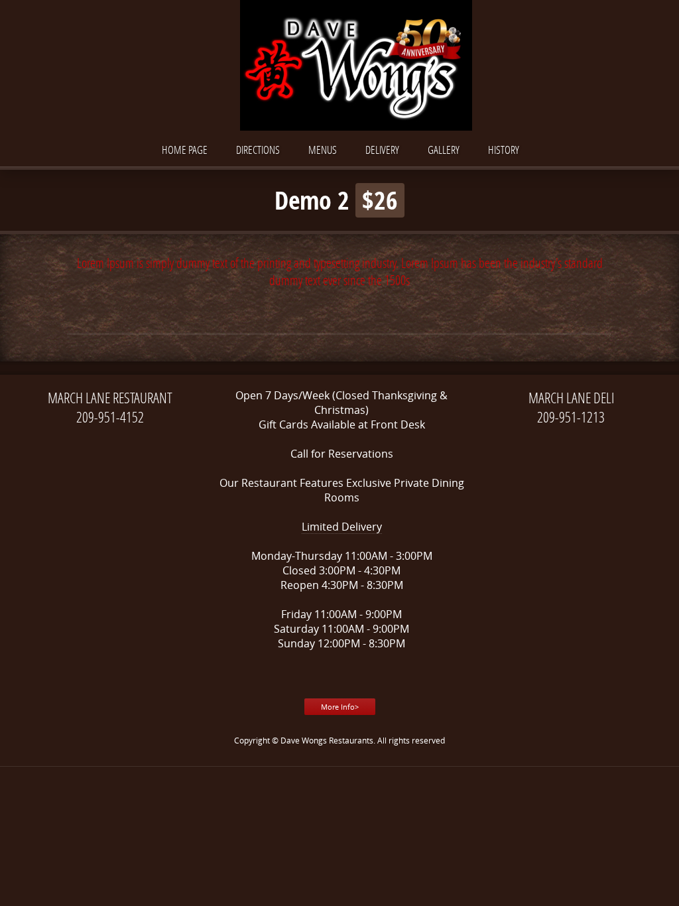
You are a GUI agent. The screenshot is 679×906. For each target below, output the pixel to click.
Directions (258, 149)
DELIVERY (382, 149)
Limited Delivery (342, 526)
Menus (322, 149)
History (503, 149)
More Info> (340, 707)
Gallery (444, 149)
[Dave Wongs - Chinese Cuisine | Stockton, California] (339, 66)
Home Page (185, 149)
